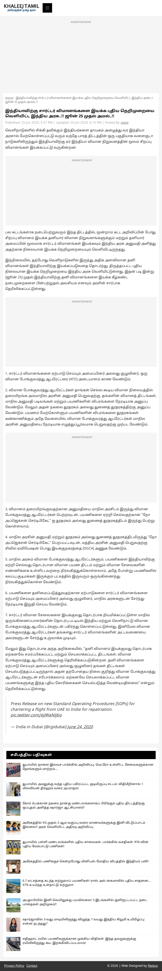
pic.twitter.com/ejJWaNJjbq (36, 715)
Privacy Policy (14, 966)
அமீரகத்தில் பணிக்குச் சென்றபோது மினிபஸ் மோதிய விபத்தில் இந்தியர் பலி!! (86, 861)
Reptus (153, 966)
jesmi (124, 123)
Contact (31, 966)
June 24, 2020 (80, 727)
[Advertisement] (81, 55)
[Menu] (47, 8)
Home (9, 98)
